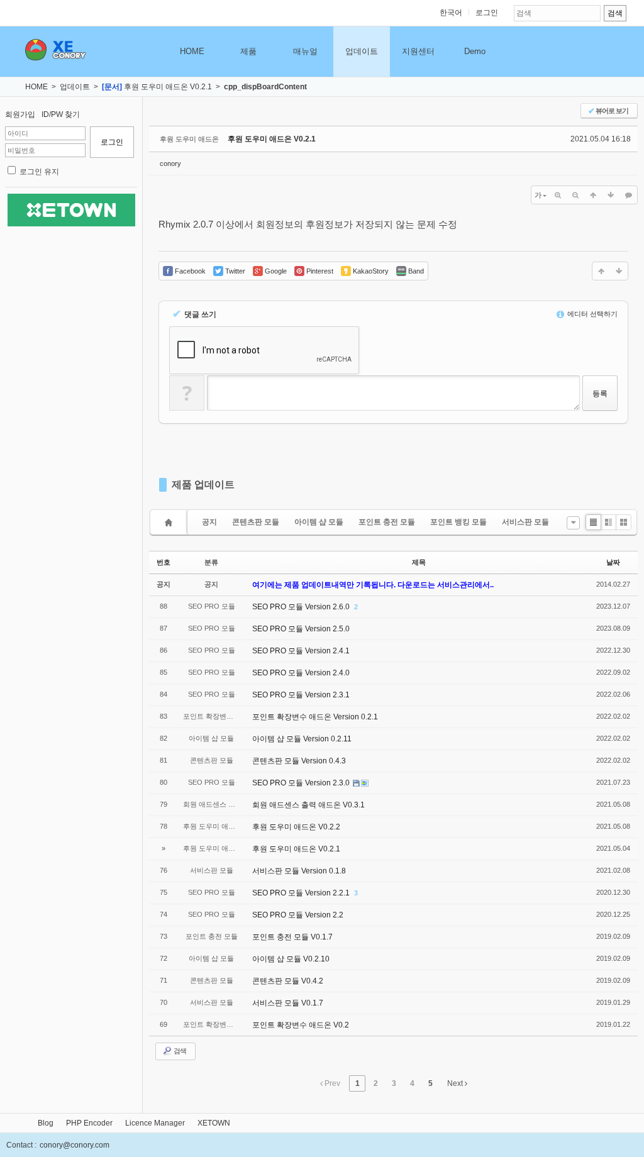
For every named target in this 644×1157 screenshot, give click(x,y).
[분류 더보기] (573, 522)
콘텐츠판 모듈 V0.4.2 (287, 981)
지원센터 (418, 51)
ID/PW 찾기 (61, 114)
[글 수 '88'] (170, 522)
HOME (192, 51)
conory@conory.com (74, 1145)
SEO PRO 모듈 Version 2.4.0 (301, 672)
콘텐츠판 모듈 (255, 522)
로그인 (486, 12)
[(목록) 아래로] (610, 195)
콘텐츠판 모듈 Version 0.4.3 (299, 760)
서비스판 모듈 (525, 522)
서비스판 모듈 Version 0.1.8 (299, 870)
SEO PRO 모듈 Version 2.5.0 (301, 628)
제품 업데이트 (203, 484)
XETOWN (213, 1123)
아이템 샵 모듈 (318, 522)
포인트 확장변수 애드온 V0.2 (300, 1025)
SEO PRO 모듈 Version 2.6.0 (302, 606)
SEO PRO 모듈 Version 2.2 (297, 915)
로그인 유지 (39, 171)
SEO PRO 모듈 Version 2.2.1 (302, 893)
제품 (248, 51)
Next (456, 1083)
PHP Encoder (89, 1123)
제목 (419, 562)
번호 (163, 562)
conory (170, 163)
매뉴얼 (305, 51)
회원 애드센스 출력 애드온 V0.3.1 (308, 804)
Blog (45, 1123)
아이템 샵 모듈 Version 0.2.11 (302, 738)
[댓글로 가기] (628, 195)
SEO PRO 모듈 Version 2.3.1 (301, 694)
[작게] (575, 195)
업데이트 (361, 51)
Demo (475, 51)
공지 (209, 522)
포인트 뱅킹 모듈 (458, 522)
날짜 (613, 562)
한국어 (451, 12)
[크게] (558, 195)
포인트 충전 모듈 (386, 522)
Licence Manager (155, 1123)
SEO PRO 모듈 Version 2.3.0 (302, 782)
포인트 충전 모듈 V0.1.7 (292, 937)
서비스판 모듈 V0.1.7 (287, 1003)
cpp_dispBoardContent (265, 86)
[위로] (593, 195)
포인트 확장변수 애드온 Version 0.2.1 (315, 716)
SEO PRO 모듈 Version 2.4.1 (301, 650)
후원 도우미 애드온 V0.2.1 (168, 86)
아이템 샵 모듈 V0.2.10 (291, 959)
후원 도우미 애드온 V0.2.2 (296, 826)
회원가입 (20, 114)
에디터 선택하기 (591, 314)
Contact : (21, 1145)
